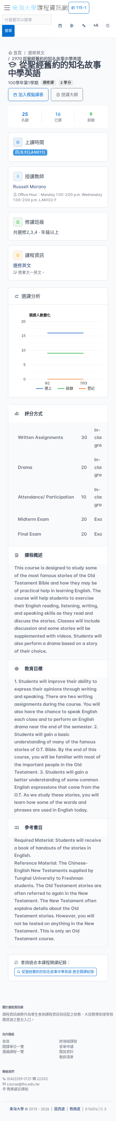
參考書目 (34, 827)
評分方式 (34, 413)
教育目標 (34, 668)
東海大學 (17, 1109)
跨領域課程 (68, 1041)
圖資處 (59, 1109)
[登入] (72, 25)
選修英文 (36, 52)
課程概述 (34, 555)
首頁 (17, 52)
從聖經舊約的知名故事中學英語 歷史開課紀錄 (58, 972)
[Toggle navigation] (7, 7)
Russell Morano (29, 186)
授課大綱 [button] (69, 94)
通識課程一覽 (13, 1052)
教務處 (75, 1109)
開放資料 (66, 1052)
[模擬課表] (60, 25)
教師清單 (66, 1057)
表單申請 (66, 1047)
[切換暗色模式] (108, 25)
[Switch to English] (84, 25)
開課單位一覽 (13, 1047)
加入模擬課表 (30, 94)
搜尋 (8, 30)
